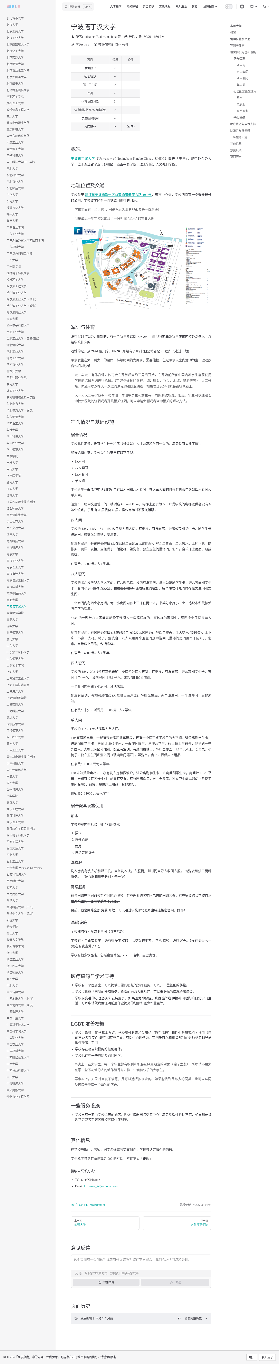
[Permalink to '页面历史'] (68, 1306)
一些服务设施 (238, 137)
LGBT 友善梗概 (240, 130)
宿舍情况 (239, 58)
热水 (239, 97)
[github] (242, 6)
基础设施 (239, 117)
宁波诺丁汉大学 (83, 158)
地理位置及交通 (240, 39)
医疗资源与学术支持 (243, 124)
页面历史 (236, 156)
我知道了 (267, 1357)
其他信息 (236, 143)
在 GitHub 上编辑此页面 (90, 1205)
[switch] (229, 6)
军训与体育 (237, 45)
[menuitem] (252, 6)
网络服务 (242, 111)
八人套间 (242, 71)
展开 (252, 1357)
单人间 (241, 84)
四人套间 (242, 78)
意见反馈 (236, 150)
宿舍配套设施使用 (244, 91)
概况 (233, 32)
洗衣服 (241, 104)
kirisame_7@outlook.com (100, 1186)
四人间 (241, 65)
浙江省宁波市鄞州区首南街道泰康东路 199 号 (118, 194)
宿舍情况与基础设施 (243, 52)
